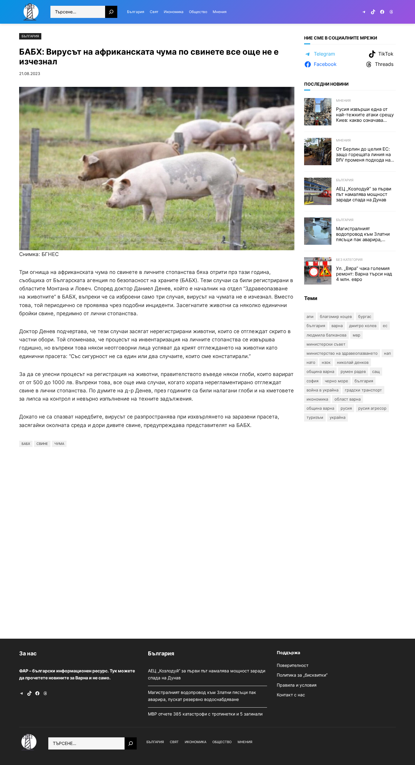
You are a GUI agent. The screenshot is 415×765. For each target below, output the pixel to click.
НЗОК (326, 362)
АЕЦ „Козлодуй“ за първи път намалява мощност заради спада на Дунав (363, 194)
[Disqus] (156, 541)
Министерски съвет (326, 344)
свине (42, 444)
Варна (337, 325)
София (312, 380)
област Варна (347, 399)
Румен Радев (353, 371)
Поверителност (292, 665)
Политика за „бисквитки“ (302, 675)
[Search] (111, 12)
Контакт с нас (291, 694)
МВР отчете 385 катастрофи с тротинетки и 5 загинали (206, 713)
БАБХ (26, 444)
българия (364, 380)
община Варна (320, 408)
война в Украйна (322, 390)
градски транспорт (363, 390)
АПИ (310, 316)
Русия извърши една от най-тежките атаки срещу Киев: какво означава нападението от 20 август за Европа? (365, 115)
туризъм (315, 417)
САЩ (376, 371)
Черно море (336, 380)
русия (346, 408)
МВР (356, 335)
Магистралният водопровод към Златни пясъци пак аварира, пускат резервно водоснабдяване (363, 234)
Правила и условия (297, 685)
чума (59, 444)
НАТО (311, 362)
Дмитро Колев (362, 325)
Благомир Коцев (336, 316)
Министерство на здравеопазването (342, 353)
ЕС (385, 325)
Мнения (343, 100)
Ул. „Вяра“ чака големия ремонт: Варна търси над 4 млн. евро (364, 274)
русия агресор (372, 408)
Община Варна (320, 371)
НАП (387, 353)
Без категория (349, 260)
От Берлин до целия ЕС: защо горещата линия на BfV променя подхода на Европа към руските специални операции (363, 154)
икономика (317, 399)
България (30, 36)
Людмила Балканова (326, 335)
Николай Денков (353, 362)
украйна (337, 417)
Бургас (364, 316)
